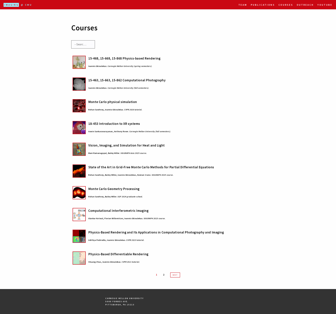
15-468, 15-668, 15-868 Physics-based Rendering (124, 58)
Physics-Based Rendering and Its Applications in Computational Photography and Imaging (156, 232)
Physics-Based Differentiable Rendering (118, 254)
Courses (286, 4)
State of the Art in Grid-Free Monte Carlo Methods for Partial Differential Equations (151, 167)
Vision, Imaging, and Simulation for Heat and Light (126, 145)
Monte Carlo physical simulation (112, 102)
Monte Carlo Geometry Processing (114, 189)
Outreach (305, 4)
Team (242, 4)
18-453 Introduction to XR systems (114, 124)
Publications (263, 4)
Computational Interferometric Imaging (118, 211)
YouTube (324, 4)
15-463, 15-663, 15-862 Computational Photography (127, 80)
